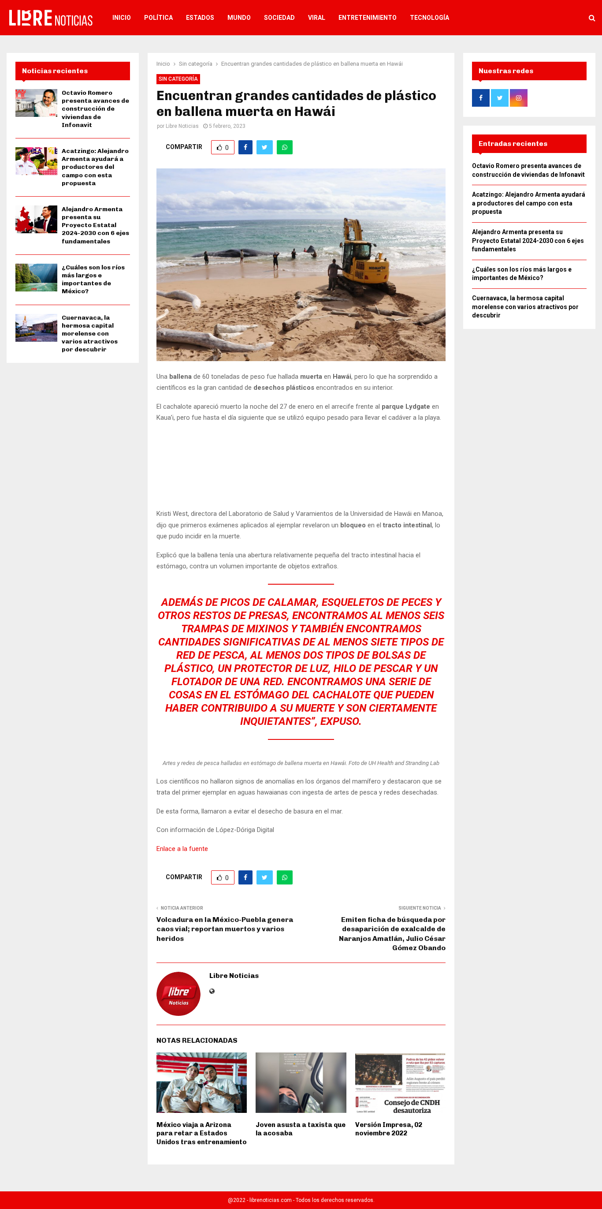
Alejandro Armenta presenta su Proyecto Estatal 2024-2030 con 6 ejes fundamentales (95, 225)
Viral (316, 17)
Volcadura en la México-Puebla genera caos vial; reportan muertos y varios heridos (224, 929)
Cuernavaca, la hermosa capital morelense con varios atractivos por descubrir (90, 334)
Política (158, 17)
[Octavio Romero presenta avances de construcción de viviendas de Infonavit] (36, 103)
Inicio (121, 17)
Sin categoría (178, 79)
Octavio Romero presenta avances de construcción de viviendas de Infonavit (95, 109)
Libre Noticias (182, 126)
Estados (200, 17)
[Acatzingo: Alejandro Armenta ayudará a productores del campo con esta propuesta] (36, 161)
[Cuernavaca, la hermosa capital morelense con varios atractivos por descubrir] (36, 328)
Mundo (239, 17)
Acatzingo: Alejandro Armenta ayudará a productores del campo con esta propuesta (95, 167)
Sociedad (279, 17)
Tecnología (429, 17)
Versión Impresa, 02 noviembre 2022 (388, 1129)
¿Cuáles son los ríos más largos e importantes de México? (93, 279)
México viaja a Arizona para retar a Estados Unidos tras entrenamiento (201, 1133)
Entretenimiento (367, 17)
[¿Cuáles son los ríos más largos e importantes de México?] (36, 277)
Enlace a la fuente (182, 849)
